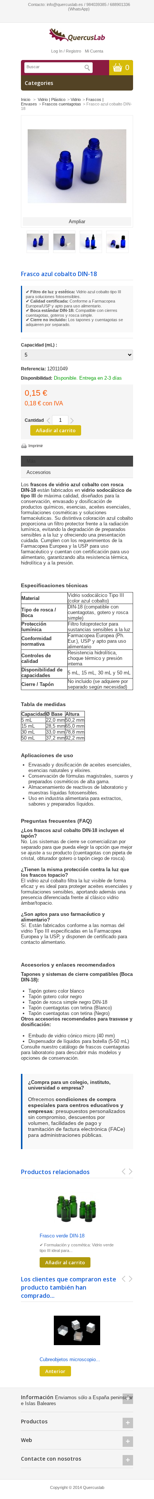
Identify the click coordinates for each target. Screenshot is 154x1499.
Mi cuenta (94, 51)
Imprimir (35, 445)
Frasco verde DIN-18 (62, 1236)
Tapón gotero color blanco (56, 991)
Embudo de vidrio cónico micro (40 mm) (71, 1035)
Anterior (55, 1371)
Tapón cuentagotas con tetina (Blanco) (70, 1008)
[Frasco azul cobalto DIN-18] (38, 251)
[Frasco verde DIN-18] (77, 1207)
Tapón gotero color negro (55, 996)
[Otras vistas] (22, 241)
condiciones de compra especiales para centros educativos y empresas (75, 1105)
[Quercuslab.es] (77, 35)
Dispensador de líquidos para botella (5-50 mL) (78, 1041)
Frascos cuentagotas (61, 104)
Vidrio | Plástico (51, 99)
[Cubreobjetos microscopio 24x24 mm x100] (77, 1331)
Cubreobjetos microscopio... (70, 1359)
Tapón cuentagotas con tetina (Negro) (69, 1013)
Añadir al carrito (65, 1262)
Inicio (25, 99)
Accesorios (39, 472)
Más (31, 461)
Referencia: (34, 368)
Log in (56, 51)
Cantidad (34, 420)
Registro (73, 51)
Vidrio (76, 99)
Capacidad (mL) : (39, 345)
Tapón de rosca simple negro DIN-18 (67, 1002)
